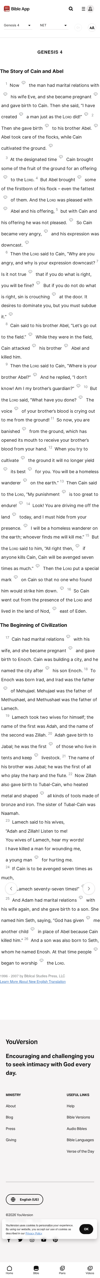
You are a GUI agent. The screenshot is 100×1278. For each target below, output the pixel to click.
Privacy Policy (33, 1233)
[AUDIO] (78, 27)
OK (86, 1229)
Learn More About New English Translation (33, 981)
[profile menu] (87, 9)
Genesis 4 (11, 25)
